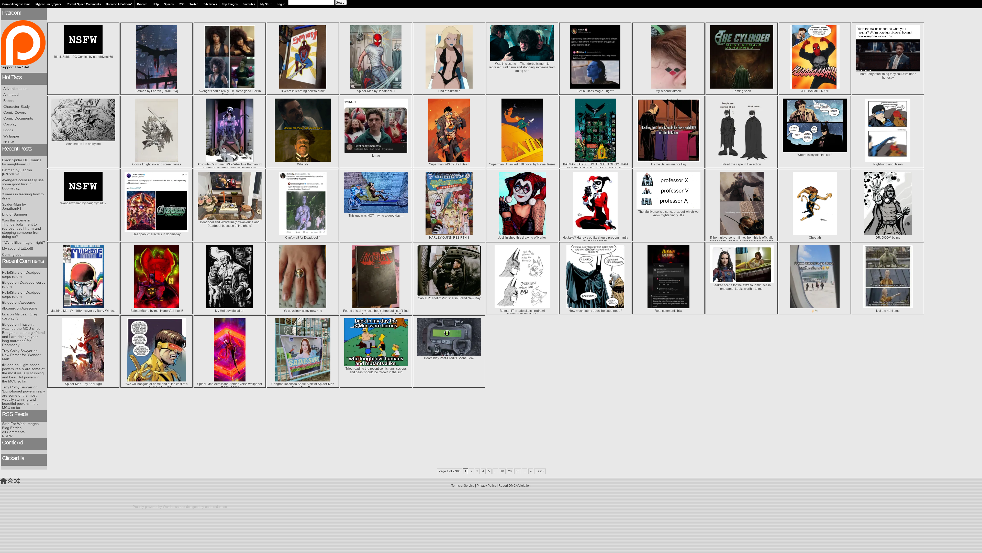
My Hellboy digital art (229, 311)
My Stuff (266, 4)
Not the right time (888, 311)
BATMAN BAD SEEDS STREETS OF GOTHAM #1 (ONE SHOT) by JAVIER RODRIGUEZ (595, 166)
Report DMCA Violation (514, 485)
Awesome (27, 302)
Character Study (16, 106)
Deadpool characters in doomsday (157, 234)
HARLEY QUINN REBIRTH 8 (449, 237)
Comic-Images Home (16, 4)
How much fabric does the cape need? (595, 311)
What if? (302, 164)
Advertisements (15, 89)
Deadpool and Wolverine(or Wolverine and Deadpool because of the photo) (230, 224)
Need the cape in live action (741, 164)
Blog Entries (11, 428)
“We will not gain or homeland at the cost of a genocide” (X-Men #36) (157, 385)
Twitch (193, 4)
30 (517, 471)
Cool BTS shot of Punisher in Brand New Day (449, 298)
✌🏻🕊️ (815, 311)
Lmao (376, 155)
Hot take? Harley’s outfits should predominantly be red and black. (595, 239)
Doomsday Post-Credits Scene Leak (449, 358)
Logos (8, 130)
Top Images (230, 4)
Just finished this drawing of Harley (522, 237)
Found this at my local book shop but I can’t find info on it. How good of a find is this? (376, 312)
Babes (8, 101)
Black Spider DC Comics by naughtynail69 (21, 162)
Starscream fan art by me (83, 144)
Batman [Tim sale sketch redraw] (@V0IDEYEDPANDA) (522, 312)
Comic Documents (18, 118)
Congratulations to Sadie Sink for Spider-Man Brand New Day (302, 385)
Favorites (249, 4)
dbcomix (9, 308)
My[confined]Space (49, 4)
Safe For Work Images (20, 424)
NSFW (8, 142)
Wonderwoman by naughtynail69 (83, 203)
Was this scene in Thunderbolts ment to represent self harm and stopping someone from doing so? (21, 228)
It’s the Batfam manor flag (668, 164)
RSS (181, 4)
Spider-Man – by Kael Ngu (83, 384)
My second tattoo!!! (17, 248)
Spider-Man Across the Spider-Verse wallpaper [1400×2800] (229, 385)
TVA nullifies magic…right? (23, 242)
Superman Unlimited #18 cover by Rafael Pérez (522, 164)
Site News (210, 4)
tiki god (8, 302)
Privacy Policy (486, 485)
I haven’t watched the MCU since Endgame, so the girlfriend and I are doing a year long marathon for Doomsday (23, 334)
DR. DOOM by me (888, 237)
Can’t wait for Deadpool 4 (302, 237)
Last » (540, 471)
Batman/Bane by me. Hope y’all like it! (156, 311)
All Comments (13, 432)
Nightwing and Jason (888, 164)
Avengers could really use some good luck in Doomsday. (23, 184)
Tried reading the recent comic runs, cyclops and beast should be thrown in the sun (376, 370)
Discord (142, 4)
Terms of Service (462, 485)
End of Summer (14, 214)
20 (510, 471)
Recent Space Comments (84, 4)
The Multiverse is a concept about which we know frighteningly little (668, 213)
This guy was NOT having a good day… (376, 215)
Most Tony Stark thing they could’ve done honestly (888, 75)
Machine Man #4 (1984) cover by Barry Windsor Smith (83, 312)
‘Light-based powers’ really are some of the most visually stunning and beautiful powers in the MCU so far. (23, 373)
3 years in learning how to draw (303, 91)
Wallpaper (11, 136)
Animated (11, 94)
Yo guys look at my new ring (303, 311)
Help (156, 4)
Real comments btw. (669, 311)
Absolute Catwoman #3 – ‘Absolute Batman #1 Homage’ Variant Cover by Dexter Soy (229, 166)
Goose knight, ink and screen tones (156, 164)
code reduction (216, 507)
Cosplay (9, 124)
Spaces (169, 4)
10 (502, 471)
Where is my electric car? (814, 155)
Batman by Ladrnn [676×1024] (17, 172)
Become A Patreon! (119, 4)
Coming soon (13, 254)
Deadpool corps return (21, 274)
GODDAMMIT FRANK (815, 91)
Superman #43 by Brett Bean (449, 164)
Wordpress (171, 507)
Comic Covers (14, 112)
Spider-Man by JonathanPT (14, 206)
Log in (281, 4)
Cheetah (815, 237)
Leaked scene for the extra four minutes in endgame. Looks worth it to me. (742, 287)
